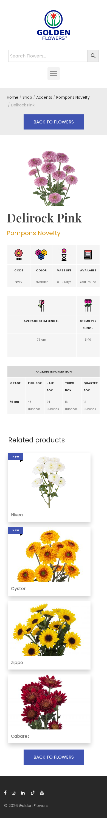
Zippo (17, 662)
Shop (27, 97)
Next (99, 177)
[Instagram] (14, 792)
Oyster (18, 588)
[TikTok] (32, 792)
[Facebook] (5, 792)
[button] (53, 73)
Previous (8, 177)
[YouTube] (42, 792)
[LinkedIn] (23, 792)
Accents (44, 97)
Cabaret (20, 736)
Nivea (17, 515)
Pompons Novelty (73, 97)
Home (12, 97)
